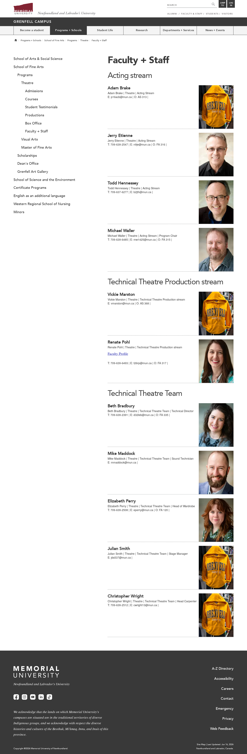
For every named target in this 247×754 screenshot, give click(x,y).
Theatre (84, 40)
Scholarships (27, 155)
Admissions (34, 91)
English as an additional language (39, 196)
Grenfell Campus (32, 22)
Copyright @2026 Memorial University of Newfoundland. (41, 748)
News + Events (215, 30)
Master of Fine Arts (36, 147)
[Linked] (41, 697)
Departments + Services (178, 30)
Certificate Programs (30, 188)
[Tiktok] (49, 697)
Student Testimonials (41, 107)
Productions (34, 115)
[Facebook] (16, 697)
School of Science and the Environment (44, 180)
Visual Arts (29, 139)
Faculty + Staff (36, 131)
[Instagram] (24, 697)
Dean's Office (28, 163)
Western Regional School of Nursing (42, 204)
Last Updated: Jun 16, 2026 (220, 744)
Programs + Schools (68, 30)
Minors (19, 212)
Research (142, 30)
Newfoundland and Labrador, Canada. (214, 748)
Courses (31, 99)
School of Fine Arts (54, 40)
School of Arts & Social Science (38, 59)
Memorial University (55, 9)
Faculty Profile (118, 353)
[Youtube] (33, 697)
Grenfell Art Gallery (32, 172)
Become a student (32, 30)
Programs (72, 40)
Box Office (33, 123)
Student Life (105, 30)
